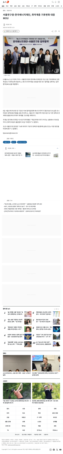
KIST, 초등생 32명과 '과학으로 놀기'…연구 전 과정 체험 (20, 206)
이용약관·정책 (37, 434)
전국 (4, 10)
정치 (8, 409)
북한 (39, 413)
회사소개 (17, 434)
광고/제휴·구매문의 (27, 434)
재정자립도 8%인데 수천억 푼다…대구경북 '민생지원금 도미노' (44, 314)
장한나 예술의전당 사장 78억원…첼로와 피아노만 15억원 (20, 209)
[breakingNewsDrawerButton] (55, 2)
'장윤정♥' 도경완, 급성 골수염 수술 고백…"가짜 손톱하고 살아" (16, 344)
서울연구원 (7, 142)
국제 (55, 409)
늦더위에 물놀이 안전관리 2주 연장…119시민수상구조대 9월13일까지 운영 (41, 154)
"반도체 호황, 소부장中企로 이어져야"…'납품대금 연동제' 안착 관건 (23, 204)
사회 (23, 409)
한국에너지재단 (22, 142)
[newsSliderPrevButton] (54, 309)
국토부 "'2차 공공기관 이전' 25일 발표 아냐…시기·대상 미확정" (44, 337)
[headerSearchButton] (52, 2)
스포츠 (5, 381)
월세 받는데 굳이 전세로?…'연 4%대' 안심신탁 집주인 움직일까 (44, 322)
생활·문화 (8, 422)
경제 (39, 409)
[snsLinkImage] (51, 449)
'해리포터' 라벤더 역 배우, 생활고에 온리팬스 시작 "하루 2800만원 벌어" (15, 329)
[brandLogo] (6, 1)
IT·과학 (39, 417)
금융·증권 (55, 413)
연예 (4, 353)
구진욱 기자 (9, 24)
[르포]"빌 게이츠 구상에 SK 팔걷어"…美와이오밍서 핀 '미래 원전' (22, 211)
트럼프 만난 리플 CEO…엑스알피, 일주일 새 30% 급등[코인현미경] (44, 329)
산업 (8, 417)
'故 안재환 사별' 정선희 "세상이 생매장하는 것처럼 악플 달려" (15, 314)
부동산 (24, 417)
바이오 (55, 417)
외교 (23, 413)
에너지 (14, 142)
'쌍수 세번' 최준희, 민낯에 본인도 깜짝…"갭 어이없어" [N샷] (15, 322)
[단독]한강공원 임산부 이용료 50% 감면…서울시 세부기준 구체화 (14, 154)
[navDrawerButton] (59, 2)
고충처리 (46, 434)
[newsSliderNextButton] (58, 309)
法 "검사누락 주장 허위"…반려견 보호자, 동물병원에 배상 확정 (43, 344)
